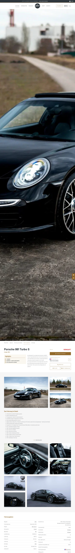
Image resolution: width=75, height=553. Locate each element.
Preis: (51, 349)
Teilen (55, 368)
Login (72, 1)
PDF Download (66, 368)
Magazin (31, 5)
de (66, 5)
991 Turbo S (34, 526)
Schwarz (69, 529)
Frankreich (68, 549)
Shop (43, 5)
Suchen (17, 5)
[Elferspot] (37, 6)
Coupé (35, 529)
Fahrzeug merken (60, 353)
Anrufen (60, 364)
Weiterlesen (39, 440)
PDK (35, 543)
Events (48, 5)
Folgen (59, 5)
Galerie (11, 342)
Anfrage (33, 342)
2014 (35, 521)
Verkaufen (24, 5)
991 (35, 531)
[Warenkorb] (70, 6)
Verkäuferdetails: (55, 357)
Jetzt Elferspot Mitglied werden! (35, 1)
